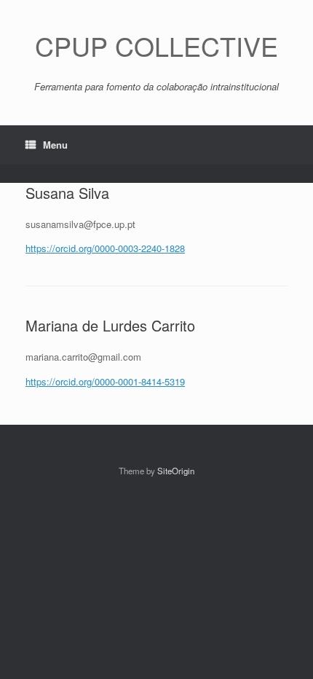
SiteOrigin (175, 470)
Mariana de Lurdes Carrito (110, 325)
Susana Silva (67, 192)
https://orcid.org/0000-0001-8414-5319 (105, 381)
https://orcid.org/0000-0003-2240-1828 (105, 248)
